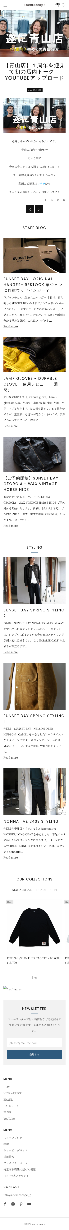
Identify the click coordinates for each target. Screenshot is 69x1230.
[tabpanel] (34, 935)
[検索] (64, 5)
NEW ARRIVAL (13, 1093)
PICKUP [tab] (41, 890)
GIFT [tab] (53, 890)
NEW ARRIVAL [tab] (21, 890)
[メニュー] (5, 5)
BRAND (8, 1099)
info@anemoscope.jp (17, 1195)
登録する (34, 1054)
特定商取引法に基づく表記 (19, 1169)
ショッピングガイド (15, 1150)
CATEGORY (10, 1106)
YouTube (9, 1118)
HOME (7, 1087)
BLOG (7, 1112)
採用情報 (8, 1157)
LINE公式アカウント (16, 1176)
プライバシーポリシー (16, 1163)
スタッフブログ (12, 1137)
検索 (6, 1144)
